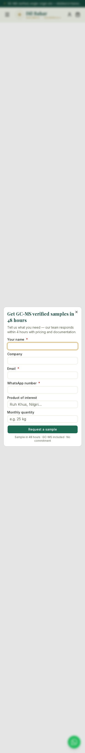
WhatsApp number (23, 383)
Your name (17, 339)
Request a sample (42, 429)
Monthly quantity (20, 412)
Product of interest (22, 397)
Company (14, 354)
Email (13, 368)
